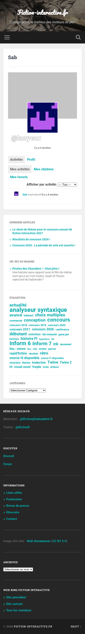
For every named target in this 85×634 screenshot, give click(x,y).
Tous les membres (18, 610)
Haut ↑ (76, 626)
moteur (43, 348)
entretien (34, 334)
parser (52, 348)
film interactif (49, 334)
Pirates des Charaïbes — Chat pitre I (35, 268)
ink (55, 344)
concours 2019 (37, 325)
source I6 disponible (24, 358)
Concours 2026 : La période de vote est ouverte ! (43, 245)
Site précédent (16, 597)
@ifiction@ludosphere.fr (36, 419)
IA (52, 338)
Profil (31, 159)
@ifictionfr (22, 427)
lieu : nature (17, 349)
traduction (39, 362)
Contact (11, 519)
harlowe (14, 338)
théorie (26, 362)
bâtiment (28, 315)
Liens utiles (14, 493)
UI (10, 367)
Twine (52, 362)
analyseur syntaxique (38, 310)
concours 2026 (43, 329)
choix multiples (50, 315)
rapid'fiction (18, 353)
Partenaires (14, 499)
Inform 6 (20, 343)
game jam (63, 334)
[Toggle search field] (78, 37)
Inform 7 (42, 344)
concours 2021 (19, 329)
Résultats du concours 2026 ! (31, 239)
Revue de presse (17, 506)
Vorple (36, 367)
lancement (65, 344)
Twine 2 (66, 362)
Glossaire (12, 512)
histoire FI (29, 339)
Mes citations (44, 169)
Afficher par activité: (42, 184)
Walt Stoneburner (38, 541)
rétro (44, 353)
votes (46, 367)
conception (35, 320)
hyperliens (44, 339)
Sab (24, 194)
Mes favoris (19, 177)
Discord (8, 456)
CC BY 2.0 (59, 541)
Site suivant (14, 604)
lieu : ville (32, 349)
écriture (54, 367)
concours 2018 (18, 325)
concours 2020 (56, 325)
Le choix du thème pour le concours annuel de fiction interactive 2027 (42, 231)
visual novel (22, 367)
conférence (62, 329)
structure (14, 362)
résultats (33, 353)
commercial (15, 320)
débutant (18, 334)
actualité (17, 305)
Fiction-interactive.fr (42, 12)
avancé (15, 315)
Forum (7, 464)
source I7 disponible (52, 358)
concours (58, 320)
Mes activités (20, 169)
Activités (16, 159)
